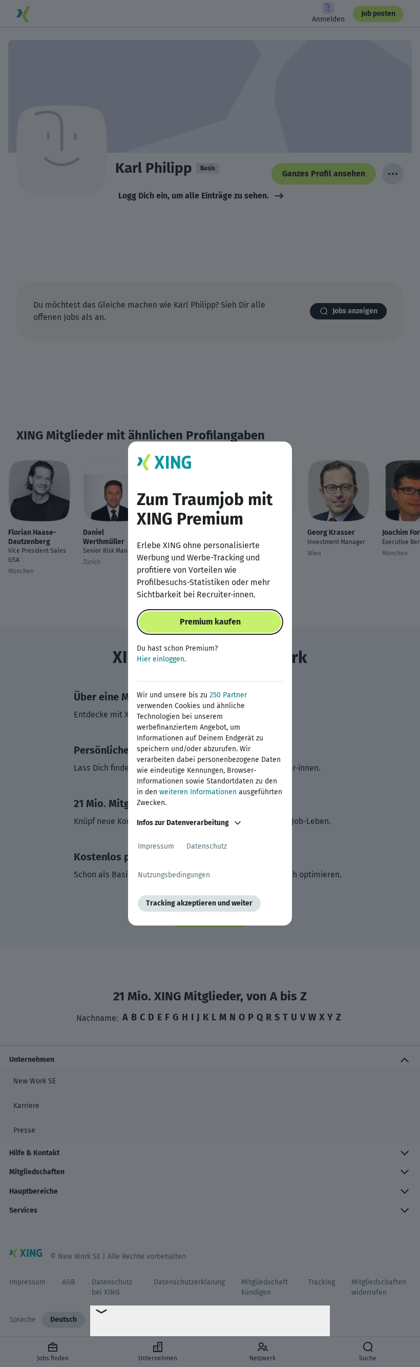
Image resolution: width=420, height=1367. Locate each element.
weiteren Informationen (198, 792)
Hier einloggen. (161, 659)
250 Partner (228, 695)
